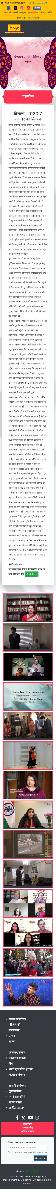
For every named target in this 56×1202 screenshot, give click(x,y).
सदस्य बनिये (21, 17)
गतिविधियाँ (14, 1024)
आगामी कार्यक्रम (17, 1085)
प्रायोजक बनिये (46, 12)
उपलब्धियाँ (14, 1030)
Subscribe (40, 1158)
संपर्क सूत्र (27, 1123)
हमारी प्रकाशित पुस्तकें (20, 1069)
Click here (31, 574)
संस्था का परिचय (17, 1019)
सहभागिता (28, 96)
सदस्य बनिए (27, 1127)
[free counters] (31, 1171)
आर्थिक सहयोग (34, 17)
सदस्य (12, 1041)
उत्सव (12, 1036)
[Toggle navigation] (50, 29)
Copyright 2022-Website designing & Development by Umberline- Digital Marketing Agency (27, 1179)
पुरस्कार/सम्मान (17, 1052)
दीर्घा (11, 1063)
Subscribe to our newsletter (22, 1142)
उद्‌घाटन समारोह (17, 1058)
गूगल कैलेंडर (15, 1091)
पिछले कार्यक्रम (17, 1074)
